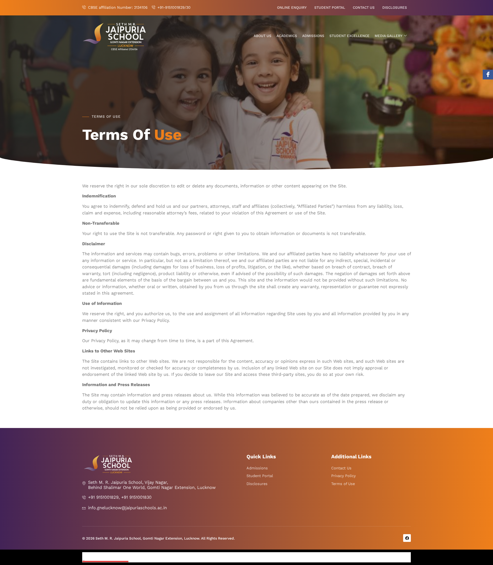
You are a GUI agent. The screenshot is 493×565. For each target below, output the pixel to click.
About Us (262, 36)
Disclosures (394, 7)
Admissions (313, 36)
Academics (287, 36)
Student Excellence (349, 36)
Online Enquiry (292, 7)
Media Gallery (388, 36)
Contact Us (364, 7)
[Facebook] (488, 74)
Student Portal (329, 7)
